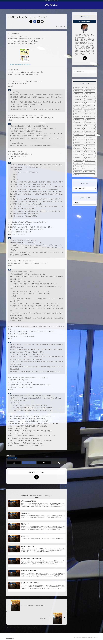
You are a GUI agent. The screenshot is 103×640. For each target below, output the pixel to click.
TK (85, 32)
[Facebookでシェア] (34, 21)
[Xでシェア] (30, 21)
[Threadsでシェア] (38, 21)
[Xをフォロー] (36, 477)
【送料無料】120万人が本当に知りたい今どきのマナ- (20, 64)
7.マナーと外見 (11, 455)
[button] (42, 21)
